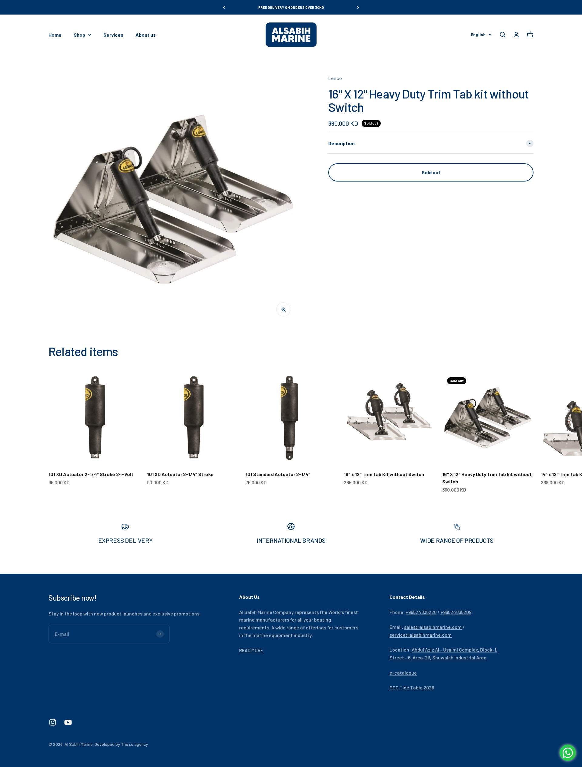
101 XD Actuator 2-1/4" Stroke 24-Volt (90, 474)
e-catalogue (403, 672)
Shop (79, 35)
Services (113, 35)
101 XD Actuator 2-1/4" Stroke (180, 474)
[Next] (358, 7)
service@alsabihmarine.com (421, 635)
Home (55, 35)
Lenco (335, 78)
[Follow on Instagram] (52, 722)
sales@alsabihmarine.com (433, 627)
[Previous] (224, 7)
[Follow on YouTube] (68, 722)
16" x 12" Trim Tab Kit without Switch (384, 474)
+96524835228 (421, 612)
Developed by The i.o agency (121, 744)
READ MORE (251, 650)
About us (145, 35)
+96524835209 (455, 612)
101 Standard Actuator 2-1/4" (278, 474)
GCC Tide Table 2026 (412, 687)
